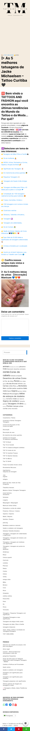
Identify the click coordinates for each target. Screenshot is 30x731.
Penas (4, 398)
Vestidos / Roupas (8, 519)
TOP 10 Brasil (7, 442)
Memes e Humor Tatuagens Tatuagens (14, 490)
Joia (4, 475)
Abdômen (5, 549)
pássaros (22, 366)
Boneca (5, 585)
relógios (5, 479)
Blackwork (10, 369)
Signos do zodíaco (11, 401)
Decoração (6, 429)
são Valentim (20, 398)
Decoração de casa (8, 432)
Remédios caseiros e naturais (11, 525)
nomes (24, 391)
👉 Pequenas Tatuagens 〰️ (10, 177)
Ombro (5, 574)
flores (17, 381)
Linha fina (12, 386)
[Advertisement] (15, 35)
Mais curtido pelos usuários (13, 388)
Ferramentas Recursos (9, 467)
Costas (5, 571)
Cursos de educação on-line (11, 424)
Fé (3, 381)
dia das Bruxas (11, 383)
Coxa (4, 587)
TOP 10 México (7, 458)
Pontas (9, 406)
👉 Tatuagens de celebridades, (11, 223)
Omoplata (6, 593)
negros (14, 391)
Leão (24, 383)
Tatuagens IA (13, 404)
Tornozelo (6, 609)
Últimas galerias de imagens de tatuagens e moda (12, 684)
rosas (15, 399)
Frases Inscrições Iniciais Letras (12, 464)
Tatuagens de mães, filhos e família (13, 624)
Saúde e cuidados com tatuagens (13, 528)
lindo (5, 369)
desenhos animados (20, 369)
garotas (20, 391)
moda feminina (7, 493)
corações (19, 375)
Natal (9, 391)
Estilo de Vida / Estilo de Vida (11, 482)
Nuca (4, 590)
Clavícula (5, 560)
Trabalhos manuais (8, 487)
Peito (4, 601)
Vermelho (9, 399)
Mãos (4, 582)
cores (6, 371)
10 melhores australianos (10, 439)
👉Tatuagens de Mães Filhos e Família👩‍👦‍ (15, 154)
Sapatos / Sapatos (8, 513)
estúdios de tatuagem (9, 438)
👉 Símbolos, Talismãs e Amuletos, (13, 214)
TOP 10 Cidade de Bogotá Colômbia (13, 447)
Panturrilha (6, 598)
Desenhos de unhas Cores (14, 378)
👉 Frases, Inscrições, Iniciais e (11, 200)
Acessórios (6, 494)
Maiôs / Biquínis (7, 516)
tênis (21, 404)
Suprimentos (6, 470)
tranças (15, 406)
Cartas (5, 386)
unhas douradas (12, 408)
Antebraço (6, 552)
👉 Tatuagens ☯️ (7, 219)
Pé (3, 604)
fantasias (5, 497)
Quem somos (6, 667)
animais (6, 366)
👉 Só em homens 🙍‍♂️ (8, 227)
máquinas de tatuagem (10, 471)
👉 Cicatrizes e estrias (8, 210)
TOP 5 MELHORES (9, 55)
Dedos (5, 568)
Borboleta (22, 386)
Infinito (20, 383)
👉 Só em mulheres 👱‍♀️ (8, 158)
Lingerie (5, 500)
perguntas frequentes (9, 656)
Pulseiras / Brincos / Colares (11, 511)
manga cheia (6, 579)
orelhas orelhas (7, 596)
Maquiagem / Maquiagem (10, 502)
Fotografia (6, 484)
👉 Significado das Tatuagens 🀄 (12, 169)
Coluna (13, 375)
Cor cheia (23, 381)
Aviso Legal (6, 649)
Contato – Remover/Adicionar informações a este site (11, 652)
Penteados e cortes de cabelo (12, 508)
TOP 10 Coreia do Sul (9, 450)
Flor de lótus (9, 381)
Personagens (14, 394)
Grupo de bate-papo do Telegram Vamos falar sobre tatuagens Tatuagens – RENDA (15, 660)
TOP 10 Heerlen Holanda (10, 455)
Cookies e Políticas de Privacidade (13, 664)
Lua (17, 386)
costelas (5, 563)
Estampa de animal (14, 366)
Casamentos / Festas (9, 417)
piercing (5, 522)
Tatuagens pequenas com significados (14, 681)
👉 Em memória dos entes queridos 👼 (14, 173)
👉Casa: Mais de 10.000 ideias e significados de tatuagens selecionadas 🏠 (14, 240)
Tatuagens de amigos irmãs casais (13, 621)
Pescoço (5, 565)
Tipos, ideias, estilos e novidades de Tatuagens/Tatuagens (14, 630)
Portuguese (9, 715)
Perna (4, 607)
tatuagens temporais (9, 627)
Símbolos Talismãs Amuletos (11, 531)
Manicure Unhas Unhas (9, 505)
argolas (5, 476)
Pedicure (6, 394)
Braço (4, 554)
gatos (4, 383)
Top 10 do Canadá (8, 444)
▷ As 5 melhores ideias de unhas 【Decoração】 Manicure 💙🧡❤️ (14, 274)
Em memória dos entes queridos (12, 435)
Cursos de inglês (8, 426)
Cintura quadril (7, 557)
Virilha (5, 576)
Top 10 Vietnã (7, 461)
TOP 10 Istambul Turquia (10, 453)
